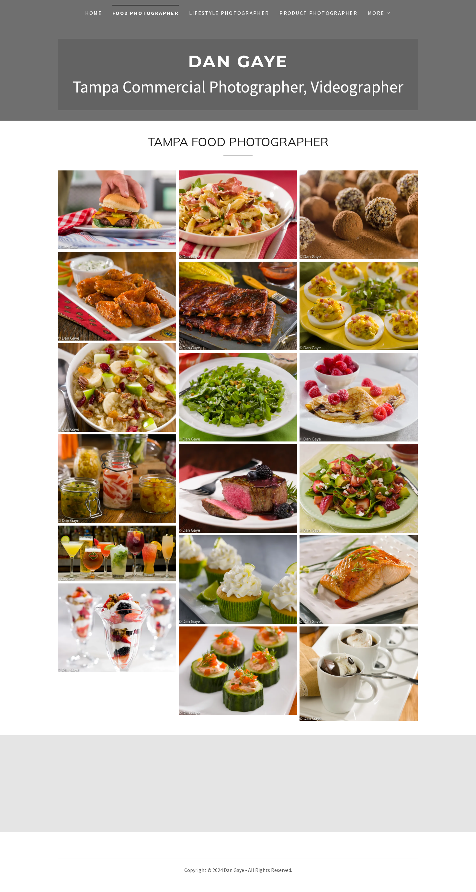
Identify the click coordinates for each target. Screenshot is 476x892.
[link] (238, 65)
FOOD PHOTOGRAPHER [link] (145, 13)
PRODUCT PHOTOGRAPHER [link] (318, 13)
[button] (379, 13)
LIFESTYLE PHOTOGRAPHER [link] (229, 13)
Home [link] (93, 13)
